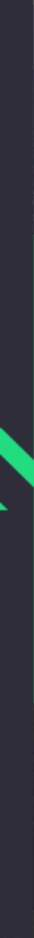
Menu (17, 933)
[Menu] (20, 933)
